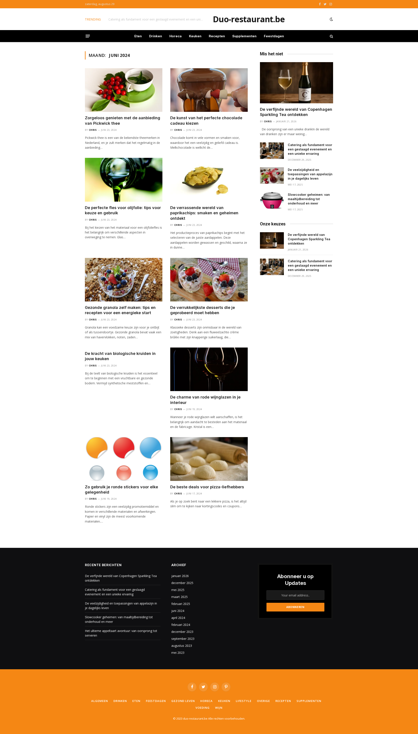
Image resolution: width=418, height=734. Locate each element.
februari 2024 (180, 625)
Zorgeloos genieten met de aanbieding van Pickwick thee (122, 120)
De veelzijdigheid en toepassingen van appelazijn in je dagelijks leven (310, 174)
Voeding (202, 708)
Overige (263, 701)
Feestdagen (274, 36)
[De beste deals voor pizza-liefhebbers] (209, 459)
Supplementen (244, 36)
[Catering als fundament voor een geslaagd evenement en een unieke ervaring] (272, 150)
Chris (93, 129)
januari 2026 (180, 576)
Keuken (195, 36)
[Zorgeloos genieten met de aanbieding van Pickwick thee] (123, 90)
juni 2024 (177, 611)
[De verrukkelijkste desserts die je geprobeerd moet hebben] (209, 279)
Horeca (175, 36)
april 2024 (178, 618)
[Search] (331, 36)
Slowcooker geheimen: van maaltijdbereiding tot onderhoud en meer (309, 199)
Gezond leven (183, 701)
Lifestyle (243, 701)
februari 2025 (180, 604)
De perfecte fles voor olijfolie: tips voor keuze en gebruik (123, 210)
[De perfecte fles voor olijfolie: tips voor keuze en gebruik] (123, 179)
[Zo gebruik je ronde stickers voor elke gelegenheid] (123, 459)
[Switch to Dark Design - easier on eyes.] (331, 19)
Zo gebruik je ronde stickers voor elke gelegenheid (121, 489)
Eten (138, 36)
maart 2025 (179, 597)
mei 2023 (177, 653)
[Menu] (88, 36)
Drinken (155, 36)
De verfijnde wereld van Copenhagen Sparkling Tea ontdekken (296, 112)
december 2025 (182, 583)
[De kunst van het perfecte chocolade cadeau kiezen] (209, 90)
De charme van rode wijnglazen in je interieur (205, 400)
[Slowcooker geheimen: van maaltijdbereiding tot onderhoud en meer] (272, 200)
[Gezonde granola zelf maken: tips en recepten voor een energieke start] (123, 279)
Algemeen (99, 701)
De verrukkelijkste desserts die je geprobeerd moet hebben (202, 310)
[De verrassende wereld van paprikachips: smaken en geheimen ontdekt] (209, 179)
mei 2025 (177, 590)
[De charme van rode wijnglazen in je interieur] (209, 369)
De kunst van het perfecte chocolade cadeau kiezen (206, 120)
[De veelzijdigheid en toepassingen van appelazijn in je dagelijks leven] (272, 175)
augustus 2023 (181, 646)
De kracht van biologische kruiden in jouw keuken (120, 356)
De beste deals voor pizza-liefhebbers (207, 487)
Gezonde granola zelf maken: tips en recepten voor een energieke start (120, 310)
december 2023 (182, 632)
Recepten (217, 36)
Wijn (218, 708)
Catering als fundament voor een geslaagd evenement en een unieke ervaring (157, 19)
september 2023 (182, 639)
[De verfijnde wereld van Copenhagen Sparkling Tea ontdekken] (296, 82)
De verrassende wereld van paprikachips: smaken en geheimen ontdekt (204, 213)
